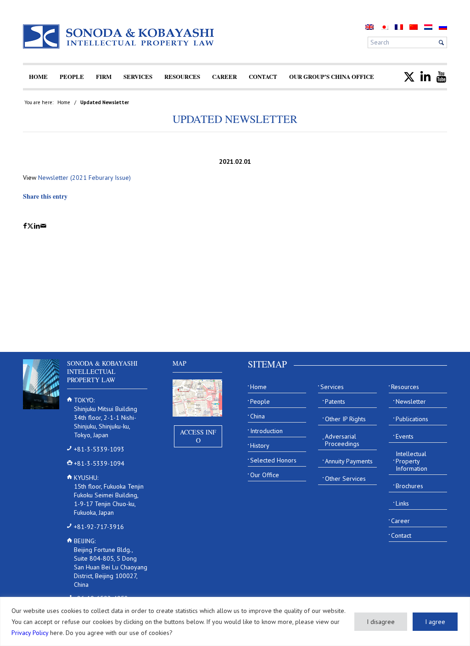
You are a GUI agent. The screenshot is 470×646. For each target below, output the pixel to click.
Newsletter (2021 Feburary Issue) (84, 177)
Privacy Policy (29, 633)
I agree (435, 622)
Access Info (198, 436)
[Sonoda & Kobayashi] (119, 36)
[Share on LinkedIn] (37, 226)
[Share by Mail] (43, 226)
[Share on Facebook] (25, 226)
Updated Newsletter (235, 118)
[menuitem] (38, 76)
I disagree (381, 622)
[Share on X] (30, 226)
